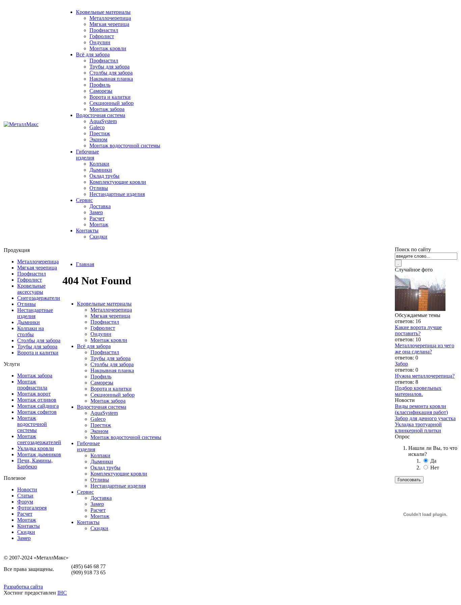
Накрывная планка (111, 79)
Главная (85, 264)
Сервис (84, 200)
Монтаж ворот (34, 394)
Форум (25, 502)
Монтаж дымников (39, 454)
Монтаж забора (107, 109)
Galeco (97, 127)
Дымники (100, 170)
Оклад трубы (104, 176)
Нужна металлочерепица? (425, 376)
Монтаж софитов (37, 412)
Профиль (99, 85)
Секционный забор (111, 103)
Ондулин (99, 42)
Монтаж (98, 224)
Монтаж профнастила (32, 385)
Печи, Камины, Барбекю (35, 463)
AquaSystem (103, 121)
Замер (96, 212)
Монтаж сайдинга (38, 406)
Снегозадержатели (38, 298)
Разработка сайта (23, 586)
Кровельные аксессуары (31, 289)
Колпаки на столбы (30, 331)
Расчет (97, 218)
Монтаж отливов (36, 400)
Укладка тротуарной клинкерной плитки (418, 427)
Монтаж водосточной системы (124, 145)
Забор (401, 364)
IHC (62, 593)
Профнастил (103, 30)
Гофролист (101, 36)
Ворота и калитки (110, 97)
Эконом (98, 139)
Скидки (98, 236)
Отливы (98, 188)
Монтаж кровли (107, 48)
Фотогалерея (32, 508)
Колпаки (99, 164)
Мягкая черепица (109, 24)
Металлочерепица (110, 18)
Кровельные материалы (103, 12)
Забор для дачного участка (425, 418)
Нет (434, 467)
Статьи (25, 495)
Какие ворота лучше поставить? (418, 330)
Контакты (87, 230)
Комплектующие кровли (117, 182)
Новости (27, 489)
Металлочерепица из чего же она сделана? (424, 348)
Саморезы (100, 91)
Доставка (100, 206)
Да (433, 461)
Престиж (99, 133)
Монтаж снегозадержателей (39, 439)
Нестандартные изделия (117, 194)
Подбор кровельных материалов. (418, 391)
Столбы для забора (111, 73)
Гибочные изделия (87, 155)
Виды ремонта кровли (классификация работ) (421, 409)
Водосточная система (100, 115)
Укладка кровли (35, 448)
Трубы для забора (109, 66)
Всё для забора (93, 54)
